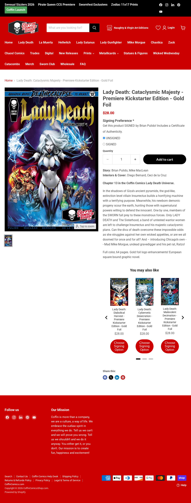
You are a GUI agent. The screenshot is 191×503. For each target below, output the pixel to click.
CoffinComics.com (14, 484)
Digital (49, 53)
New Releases (68, 53)
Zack (171, 42)
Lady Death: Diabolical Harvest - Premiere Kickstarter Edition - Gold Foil (119, 319)
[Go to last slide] (106, 317)
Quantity (108, 150)
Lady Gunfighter (111, 42)
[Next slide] (182, 317)
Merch (29, 64)
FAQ (83, 64)
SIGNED (111, 144)
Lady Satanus (85, 42)
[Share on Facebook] (105, 377)
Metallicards (108, 53)
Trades (34, 53)
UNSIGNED (113, 138)
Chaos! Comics (14, 53)
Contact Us (22, 476)
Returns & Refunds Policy (18, 480)
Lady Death (25, 42)
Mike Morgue (136, 42)
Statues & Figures (136, 53)
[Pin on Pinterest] (123, 377)
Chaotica (157, 42)
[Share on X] (111, 377)
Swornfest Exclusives (93, 4)
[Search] (94, 28)
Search (8, 476)
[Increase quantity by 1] (135, 159)
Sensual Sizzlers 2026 (19, 4)
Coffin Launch (16, 10)
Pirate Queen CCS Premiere (56, 4)
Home (9, 42)
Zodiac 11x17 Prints (124, 4)
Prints (88, 53)
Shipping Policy (70, 476)
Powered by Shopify (15, 492)
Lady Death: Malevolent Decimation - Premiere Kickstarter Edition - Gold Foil (170, 318)
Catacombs (12, 64)
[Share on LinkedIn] (117, 377)
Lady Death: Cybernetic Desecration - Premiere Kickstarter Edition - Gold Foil (144, 319)
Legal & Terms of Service (67, 480)
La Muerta (46, 42)
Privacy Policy (42, 480)
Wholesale (67, 64)
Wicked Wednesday (166, 53)
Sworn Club (47, 64)
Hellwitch (64, 42)
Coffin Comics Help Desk (45, 476)
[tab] (138, 359)
